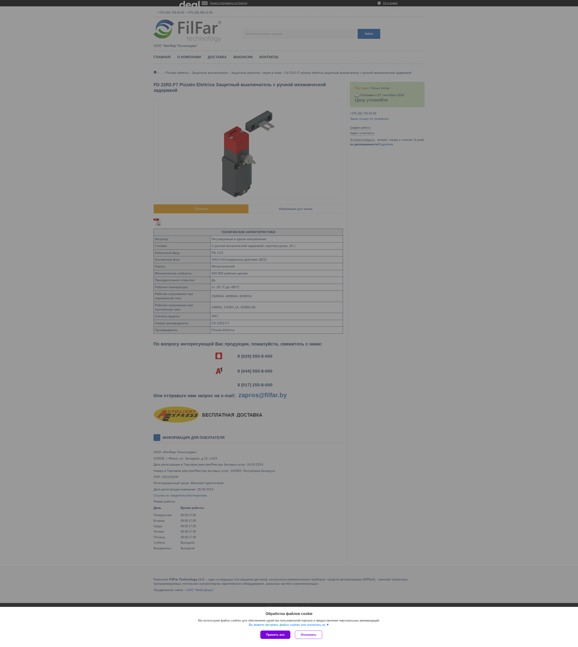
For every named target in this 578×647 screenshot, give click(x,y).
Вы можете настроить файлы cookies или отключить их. (287, 624)
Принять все (275, 634)
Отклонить (308, 634)
